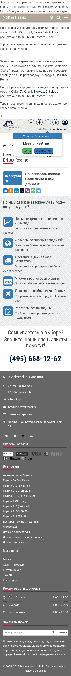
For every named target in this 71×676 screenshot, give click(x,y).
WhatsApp (14, 399)
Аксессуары (10, 526)
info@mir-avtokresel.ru (22, 406)
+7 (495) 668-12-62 (20, 386)
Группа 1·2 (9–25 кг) (16, 506)
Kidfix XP (16, 32)
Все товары (11, 466)
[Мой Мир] (16, 190)
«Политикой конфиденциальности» (44, 654)
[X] (22, 190)
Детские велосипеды (16, 531)
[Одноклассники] (10, 190)
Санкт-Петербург (14, 564)
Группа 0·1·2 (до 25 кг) (17, 490)
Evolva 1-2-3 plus (45, 32)
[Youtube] (55, 122)
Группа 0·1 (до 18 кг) (16, 485)
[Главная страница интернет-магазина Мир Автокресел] (4, 146)
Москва (7, 559)
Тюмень (8, 574)
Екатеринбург (12, 569)
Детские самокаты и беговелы (22, 537)
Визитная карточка (20, 414)
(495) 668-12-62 (14, 17)
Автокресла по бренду (17, 475)
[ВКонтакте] (31, 122)
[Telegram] (48, 122)
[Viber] (27, 190)
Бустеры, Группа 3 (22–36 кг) (21, 521)
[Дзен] (39, 122)
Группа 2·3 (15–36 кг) (17, 516)
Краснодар (10, 580)
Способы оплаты (15, 444)
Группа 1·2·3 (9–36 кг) (17, 511)
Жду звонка (59, 632)
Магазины (10, 550)
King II (28, 32)
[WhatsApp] (33, 190)
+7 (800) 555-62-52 (20, 391)
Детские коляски (13, 542)
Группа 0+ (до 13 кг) (16, 480)
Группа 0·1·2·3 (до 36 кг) (19, 495)
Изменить (44, 150)
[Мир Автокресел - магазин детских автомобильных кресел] (12, 124)
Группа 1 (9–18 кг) (14, 501)
